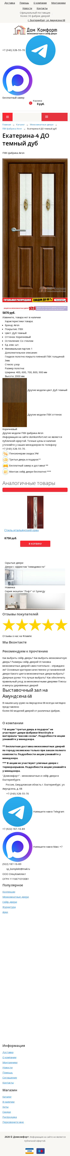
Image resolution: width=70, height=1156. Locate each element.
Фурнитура (9, 907)
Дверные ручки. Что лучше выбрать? (24, 677)
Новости (27, 8)
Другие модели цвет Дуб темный (47, 390)
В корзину (35, 543)
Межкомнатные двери (15, 896)
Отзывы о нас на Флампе (17, 636)
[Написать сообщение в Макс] (17, 80)
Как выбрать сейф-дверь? (17, 657)
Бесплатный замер (13, 97)
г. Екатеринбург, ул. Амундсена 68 (46, 20)
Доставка (9, 2)
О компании (40, 2)
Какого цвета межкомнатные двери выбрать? (37, 673)
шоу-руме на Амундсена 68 (29, 702)
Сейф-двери (9, 901)
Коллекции (8, 891)
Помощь (24, 2)
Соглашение (9, 1077)
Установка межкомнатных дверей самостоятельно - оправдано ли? (33, 665)
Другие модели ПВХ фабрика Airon (22, 433)
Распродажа (9, 1117)
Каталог (7, 1096)
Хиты (5, 1106)
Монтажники (58, 2)
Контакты (42, 8)
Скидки (6, 1112)
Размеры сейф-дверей (25, 661)
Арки (5, 912)
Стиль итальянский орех (21, 530)
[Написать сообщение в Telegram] (41, 50)
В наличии (8, 1101)
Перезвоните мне (13, 1122)
